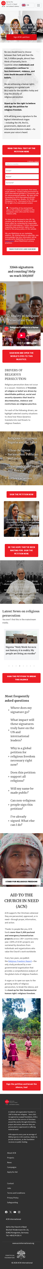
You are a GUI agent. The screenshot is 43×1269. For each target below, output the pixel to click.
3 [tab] (18, 539)
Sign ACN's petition (22, 37)
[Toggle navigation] (38, 5)
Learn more (9, 241)
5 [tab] (25, 539)
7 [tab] (32, 539)
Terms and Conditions (16, 1193)
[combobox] (22, 164)
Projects (10, 1157)
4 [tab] (21, 539)
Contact (10, 1183)
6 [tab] (28, 539)
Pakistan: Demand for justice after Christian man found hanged (21, 650)
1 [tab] (11, 539)
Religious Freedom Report (20, 961)
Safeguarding (12, 1202)
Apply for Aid (12, 1172)
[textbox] (22, 164)
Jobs (9, 1188)
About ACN (11, 1153)
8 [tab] (34, 666)
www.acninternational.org (23, 1243)
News (9, 1162)
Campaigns (11, 1167)
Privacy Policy (12, 1197)
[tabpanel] (21, 519)
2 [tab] (14, 539)
